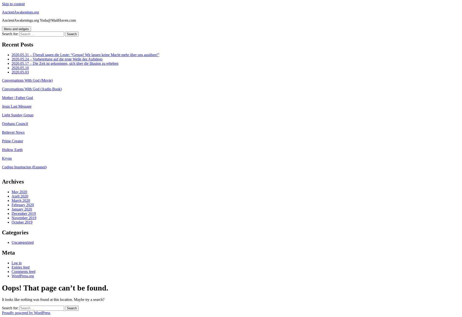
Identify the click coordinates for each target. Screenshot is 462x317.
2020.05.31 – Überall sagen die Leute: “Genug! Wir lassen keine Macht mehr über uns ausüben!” (85, 55)
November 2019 (24, 218)
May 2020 (19, 192)
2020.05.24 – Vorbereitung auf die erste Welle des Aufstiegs (57, 59)
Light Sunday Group (17, 115)
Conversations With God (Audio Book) (32, 89)
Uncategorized (23, 242)
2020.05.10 (20, 68)
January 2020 (22, 209)
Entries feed (21, 267)
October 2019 (22, 222)
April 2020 (20, 196)
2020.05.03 (20, 72)
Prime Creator (12, 141)
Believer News (13, 132)
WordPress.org (23, 276)
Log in (17, 263)
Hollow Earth (12, 150)
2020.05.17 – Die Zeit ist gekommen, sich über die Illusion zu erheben (65, 63)
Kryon (7, 158)
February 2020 (23, 205)
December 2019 (24, 213)
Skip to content (13, 4)
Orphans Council (15, 124)
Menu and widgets (16, 29)
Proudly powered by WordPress (26, 313)
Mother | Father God (17, 98)
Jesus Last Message (17, 106)
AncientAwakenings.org (20, 12)
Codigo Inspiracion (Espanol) (24, 167)
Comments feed (23, 272)
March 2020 (21, 200)
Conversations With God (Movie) (27, 80)
